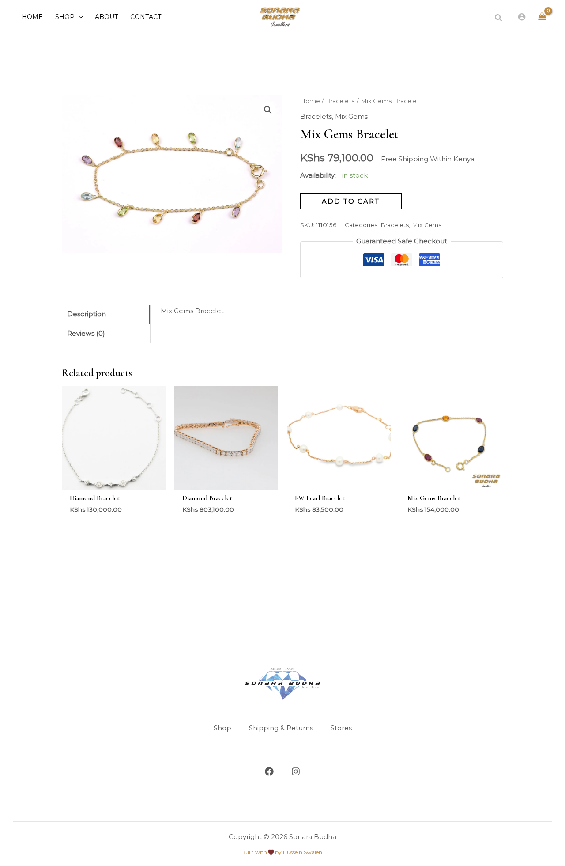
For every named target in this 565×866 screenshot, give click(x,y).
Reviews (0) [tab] (86, 333)
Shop (222, 728)
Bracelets (340, 100)
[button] (79, 16)
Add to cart (351, 201)
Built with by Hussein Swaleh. (282, 852)
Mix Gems (351, 116)
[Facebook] (269, 771)
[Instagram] (295, 771)
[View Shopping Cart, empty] (542, 17)
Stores (341, 728)
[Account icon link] (522, 17)
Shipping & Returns (281, 728)
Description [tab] (86, 314)
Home (310, 100)
